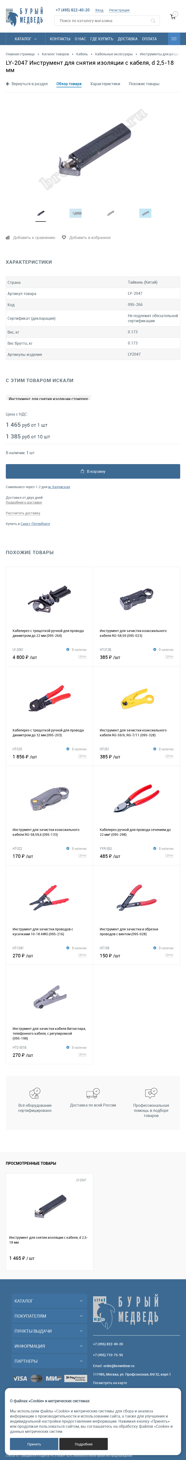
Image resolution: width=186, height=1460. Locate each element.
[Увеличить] (93, 149)
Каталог (23, 38)
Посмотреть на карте (110, 1382)
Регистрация (119, 10)
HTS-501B (19, 1047)
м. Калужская (59, 486)
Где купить (101, 38)
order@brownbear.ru (118, 1365)
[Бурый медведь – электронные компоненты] (24, 17)
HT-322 (17, 848)
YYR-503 (106, 848)
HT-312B (105, 649)
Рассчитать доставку (23, 513)
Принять (34, 1444)
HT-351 (104, 748)
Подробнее (84, 1444)
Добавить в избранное (90, 237)
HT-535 (17, 748)
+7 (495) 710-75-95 (108, 1355)
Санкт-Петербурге (35, 523)
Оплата (149, 38)
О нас (80, 38)
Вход (99, 10)
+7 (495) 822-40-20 (73, 10)
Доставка (128, 38)
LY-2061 (18, 649)
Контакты (60, 38)
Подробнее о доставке (24, 502)
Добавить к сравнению (34, 237)
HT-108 (104, 947)
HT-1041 (18, 947)
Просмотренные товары (31, 1163)
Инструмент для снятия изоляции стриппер (48, 399)
